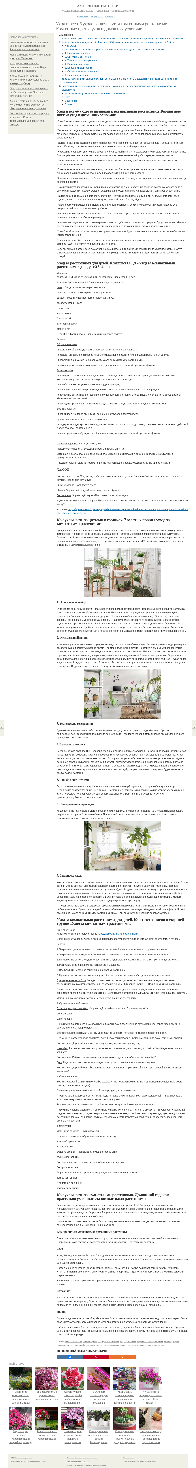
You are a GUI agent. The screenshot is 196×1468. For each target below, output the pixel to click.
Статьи (110, 16)
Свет (67, 97)
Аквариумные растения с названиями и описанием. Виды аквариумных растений (28, 67)
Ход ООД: (70, 45)
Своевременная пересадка (119, 1345)
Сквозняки (71, 100)
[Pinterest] (96, 1357)
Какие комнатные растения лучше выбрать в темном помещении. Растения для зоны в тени (29, 46)
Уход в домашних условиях (108, 1341)
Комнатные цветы (90, 1341)
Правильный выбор (64, 1345)
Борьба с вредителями (98, 1345)
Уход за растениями (128, 1341)
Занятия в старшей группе (140, 1345)
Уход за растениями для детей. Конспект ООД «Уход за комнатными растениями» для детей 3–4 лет (118, 42)
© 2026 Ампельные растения (21, 1458)
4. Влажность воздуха (77, 64)
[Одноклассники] (122, 1357)
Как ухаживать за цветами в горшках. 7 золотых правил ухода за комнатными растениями (113, 49)
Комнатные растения (73, 1341)
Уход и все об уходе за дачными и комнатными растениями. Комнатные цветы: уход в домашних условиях (122, 38)
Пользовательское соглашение (86, 1458)
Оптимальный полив (81, 1345)
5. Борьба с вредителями (79, 67)
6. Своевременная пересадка (82, 71)
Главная (83, 16)
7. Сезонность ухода (76, 75)
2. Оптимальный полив (78, 56)
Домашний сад (158, 1345)
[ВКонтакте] (70, 1357)
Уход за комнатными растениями (118, 933)
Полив (68, 104)
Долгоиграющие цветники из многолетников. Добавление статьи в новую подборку (30, 80)
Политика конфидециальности (78, 1461)
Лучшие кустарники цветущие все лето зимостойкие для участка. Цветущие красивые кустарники (29, 105)
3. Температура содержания (81, 60)
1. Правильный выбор (77, 53)
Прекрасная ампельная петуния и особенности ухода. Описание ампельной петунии (29, 92)
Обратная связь (128, 1458)
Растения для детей (171, 1341)
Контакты (70, 1458)
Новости (97, 16)
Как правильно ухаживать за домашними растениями (95, 93)
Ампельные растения (98, 5)
